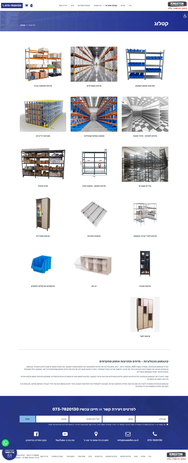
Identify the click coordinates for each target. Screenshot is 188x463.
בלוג (72, 5)
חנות (136, 456)
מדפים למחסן (125, 456)
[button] (185, 16)
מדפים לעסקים (111, 456)
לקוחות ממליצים (84, 5)
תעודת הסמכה (57, 456)
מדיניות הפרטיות (61, 425)
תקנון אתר (70, 456)
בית (130, 5)
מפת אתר (81, 456)
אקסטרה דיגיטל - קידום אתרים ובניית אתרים (21, 455)
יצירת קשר (63, 5)
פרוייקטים (97, 5)
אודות (123, 5)
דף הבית (32, 25)
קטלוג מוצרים (111, 5)
